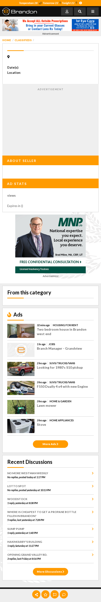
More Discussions (49, 571)
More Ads (50, 444)
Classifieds (23, 40)
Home (6, 40)
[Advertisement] (50, 120)
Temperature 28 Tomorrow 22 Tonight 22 (46, 3)
